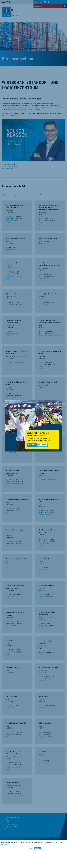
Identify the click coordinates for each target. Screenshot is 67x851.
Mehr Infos (32, 444)
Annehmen (37, 848)
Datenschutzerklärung (6, 844)
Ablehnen (30, 848)
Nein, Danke (42, 444)
